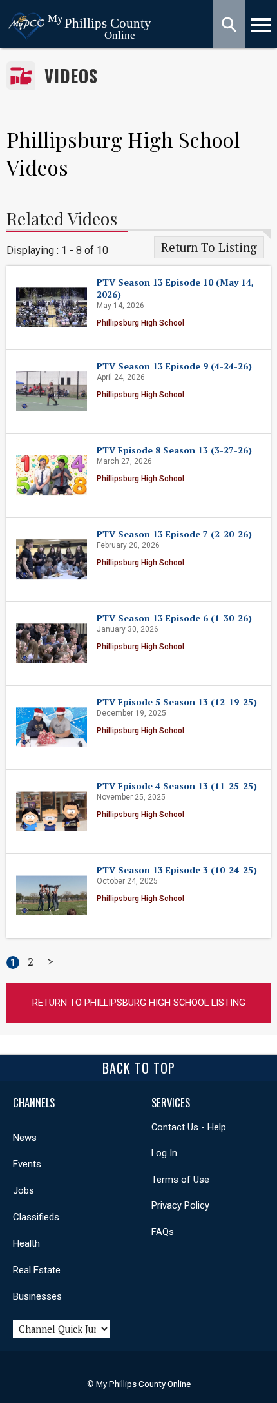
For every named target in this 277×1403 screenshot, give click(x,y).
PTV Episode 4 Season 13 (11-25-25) (177, 786)
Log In (164, 1153)
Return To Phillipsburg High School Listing (138, 1002)
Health (26, 1243)
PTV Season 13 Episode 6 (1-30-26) (174, 618)
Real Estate (37, 1270)
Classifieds (36, 1217)
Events (27, 1164)
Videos (71, 76)
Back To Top (138, 1067)
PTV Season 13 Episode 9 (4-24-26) (174, 366)
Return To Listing (209, 247)
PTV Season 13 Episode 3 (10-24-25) (177, 870)
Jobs (23, 1190)
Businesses (37, 1296)
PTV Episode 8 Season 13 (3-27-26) (174, 450)
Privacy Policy (180, 1205)
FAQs (162, 1232)
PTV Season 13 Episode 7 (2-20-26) (174, 534)
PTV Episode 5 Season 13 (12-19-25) (177, 702)
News (25, 1137)
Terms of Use (180, 1179)
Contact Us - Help (188, 1127)
